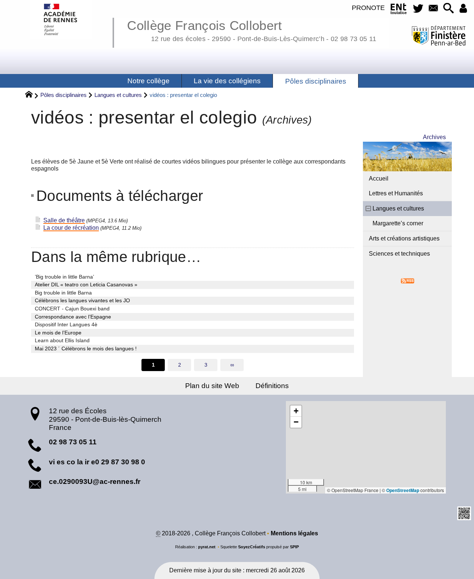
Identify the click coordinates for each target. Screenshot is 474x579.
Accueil (378, 178)
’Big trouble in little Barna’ (64, 277)
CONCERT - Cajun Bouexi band (72, 309)
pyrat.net (207, 547)
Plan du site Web (212, 386)
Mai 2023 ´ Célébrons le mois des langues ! (86, 348)
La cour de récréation (71, 228)
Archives (434, 137)
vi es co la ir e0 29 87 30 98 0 (97, 462)
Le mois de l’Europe (58, 333)
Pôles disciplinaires (63, 95)
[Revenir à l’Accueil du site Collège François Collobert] (61, 19)
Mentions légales (294, 533)
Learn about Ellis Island (62, 340)
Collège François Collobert (251, 29)
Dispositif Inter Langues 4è (66, 324)
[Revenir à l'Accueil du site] (32, 95)
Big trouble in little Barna (63, 293)
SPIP (294, 547)
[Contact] (433, 8)
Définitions (272, 386)
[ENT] (398, 10)
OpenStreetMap (402, 490)
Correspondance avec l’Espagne (73, 317)
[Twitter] (417, 8)
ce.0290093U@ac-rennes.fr (94, 481)
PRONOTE (368, 7)
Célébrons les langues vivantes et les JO (82, 300)
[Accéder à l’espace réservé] (463, 8)
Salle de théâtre (64, 220)
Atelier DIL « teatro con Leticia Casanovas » (86, 284)
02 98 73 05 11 (73, 442)
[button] (448, 8)
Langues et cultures (118, 95)
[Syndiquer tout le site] (407, 280)
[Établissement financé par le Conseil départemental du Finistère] (438, 36)
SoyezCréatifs (251, 547)
